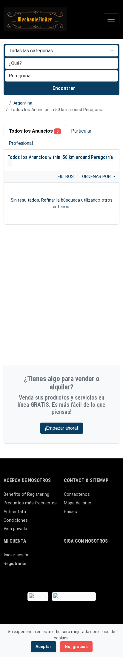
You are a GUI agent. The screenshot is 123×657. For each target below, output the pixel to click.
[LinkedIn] (93, 557)
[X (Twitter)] (76, 557)
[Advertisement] (61, 296)
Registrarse (15, 563)
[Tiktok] (111, 557)
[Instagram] (85, 557)
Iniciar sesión (17, 555)
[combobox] (61, 76)
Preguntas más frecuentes (30, 503)
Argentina (22, 103)
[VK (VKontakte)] (85, 567)
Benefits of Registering (26, 494)
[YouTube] (67, 567)
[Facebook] (67, 557)
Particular (81, 131)
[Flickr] (102, 567)
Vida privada (15, 528)
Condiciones (16, 520)
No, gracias (76, 646)
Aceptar (43, 646)
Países (70, 511)
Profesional (21, 143)
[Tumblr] (93, 567)
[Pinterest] (102, 557)
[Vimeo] (76, 567)
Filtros (65, 176)
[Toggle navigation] (111, 19)
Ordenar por (97, 176)
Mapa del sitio (77, 503)
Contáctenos (77, 494)
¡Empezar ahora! (61, 428)
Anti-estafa (15, 511)
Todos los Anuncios (34, 131)
